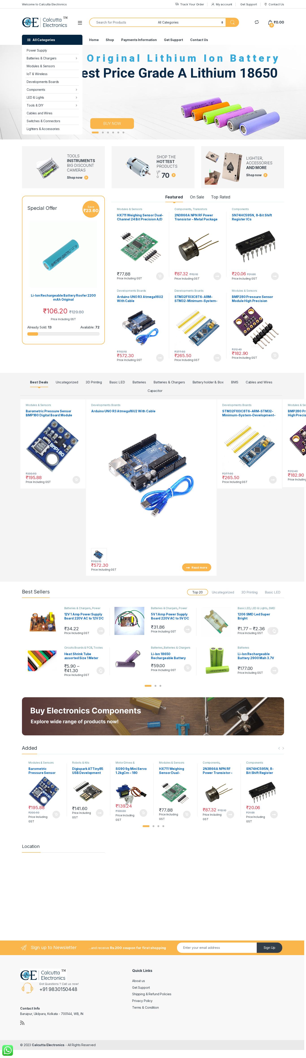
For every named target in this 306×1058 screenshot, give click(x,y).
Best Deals (39, 382)
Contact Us (276, 4)
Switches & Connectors (43, 121)
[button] (148, 686)
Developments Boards (43, 82)
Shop (110, 40)
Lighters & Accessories (43, 129)
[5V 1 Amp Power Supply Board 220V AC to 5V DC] (131, 621)
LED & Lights (35, 97)
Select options (272, 631)
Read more (217, 276)
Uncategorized (67, 382)
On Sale (197, 197)
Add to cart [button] (160, 276)
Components (36, 89)
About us (138, 981)
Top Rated (220, 197)
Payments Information (139, 40)
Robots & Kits (80, 762)
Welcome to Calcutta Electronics (44, 4)
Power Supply (37, 50)
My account (224, 4)
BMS (234, 382)
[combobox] (122, 22)
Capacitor (155, 391)
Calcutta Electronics (48, 1045)
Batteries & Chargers (41, 58)
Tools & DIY (35, 105)
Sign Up (269, 947)
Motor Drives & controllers (125, 764)
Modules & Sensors (41, 66)
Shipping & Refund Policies (151, 994)
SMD (272, 608)
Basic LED (117, 382)
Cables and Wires (39, 113)
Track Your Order (192, 4)
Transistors (200, 209)
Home (94, 40)
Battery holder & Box (208, 382)
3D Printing (94, 382)
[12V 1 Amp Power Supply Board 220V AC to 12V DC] (44, 622)
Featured (174, 197)
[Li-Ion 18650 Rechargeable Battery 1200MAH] (131, 659)
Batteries (139, 382)
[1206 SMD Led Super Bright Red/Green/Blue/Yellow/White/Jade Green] (218, 622)
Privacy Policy (142, 1001)
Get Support (248, 4)
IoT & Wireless (37, 74)
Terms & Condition (145, 1007)
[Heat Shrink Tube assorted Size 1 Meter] (44, 661)
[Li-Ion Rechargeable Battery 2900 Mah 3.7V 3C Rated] (218, 661)
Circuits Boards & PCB (78, 647)
